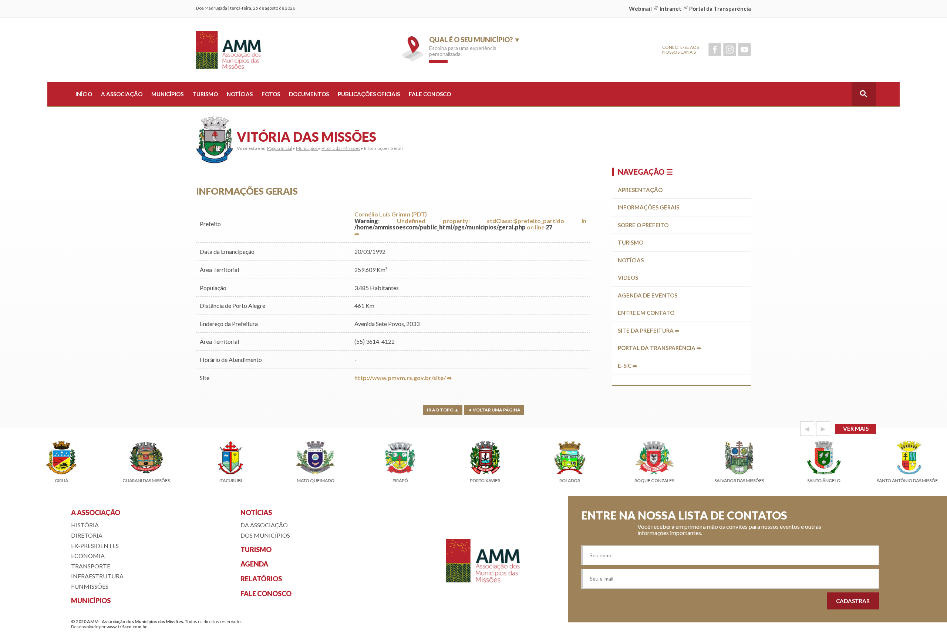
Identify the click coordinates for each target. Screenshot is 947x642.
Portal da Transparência (720, 8)
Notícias (631, 260)
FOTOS (271, 94)
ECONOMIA (88, 555)
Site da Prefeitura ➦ (649, 330)
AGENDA (254, 564)
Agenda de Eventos (647, 295)
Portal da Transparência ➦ (659, 347)
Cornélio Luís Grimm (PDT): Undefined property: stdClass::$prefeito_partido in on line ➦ (470, 224)
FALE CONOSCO (430, 94)
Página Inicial (279, 148)
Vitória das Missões (340, 148)
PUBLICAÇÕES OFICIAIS (369, 94)
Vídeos (628, 277)
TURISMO (205, 94)
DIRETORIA (86, 535)
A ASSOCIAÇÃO (121, 94)
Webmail (640, 8)
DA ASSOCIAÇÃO (264, 524)
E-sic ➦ (627, 365)
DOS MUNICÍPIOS (265, 535)
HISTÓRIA (85, 524)
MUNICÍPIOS (167, 94)
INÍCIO (83, 94)
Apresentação (640, 189)
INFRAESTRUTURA (97, 575)
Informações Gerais (648, 207)
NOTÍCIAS (240, 94)
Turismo (630, 242)
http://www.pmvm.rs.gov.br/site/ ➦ (403, 377)
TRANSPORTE (90, 565)
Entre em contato (646, 312)
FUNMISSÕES (89, 586)
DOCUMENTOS (309, 94)
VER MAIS (856, 428)
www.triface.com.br (127, 626)
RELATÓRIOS (261, 579)
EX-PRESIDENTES (95, 545)
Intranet (670, 8)
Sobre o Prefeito (643, 225)
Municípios (307, 148)
